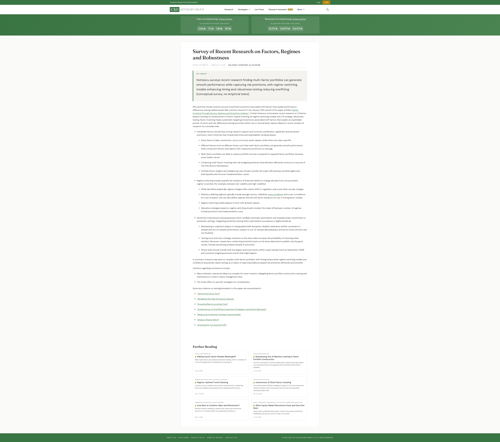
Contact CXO (231, 437)
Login (318, 2)
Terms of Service (215, 437)
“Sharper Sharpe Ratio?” (208, 319)
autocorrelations (275, 194)
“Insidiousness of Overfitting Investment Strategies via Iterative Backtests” (232, 309)
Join (326, 2)
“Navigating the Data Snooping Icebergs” (215, 299)
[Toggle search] (327, 9)
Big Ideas (232, 65)
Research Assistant (280, 9)
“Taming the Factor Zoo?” (208, 293)
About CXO (171, 437)
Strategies (243, 9)
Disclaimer (183, 437)
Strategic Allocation (249, 65)
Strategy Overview (225, 19)
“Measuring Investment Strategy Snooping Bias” (219, 314)
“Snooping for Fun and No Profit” (212, 325)
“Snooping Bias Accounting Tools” (212, 304)
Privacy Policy (198, 437)
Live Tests (259, 9)
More (299, 9)
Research (229, 9)
